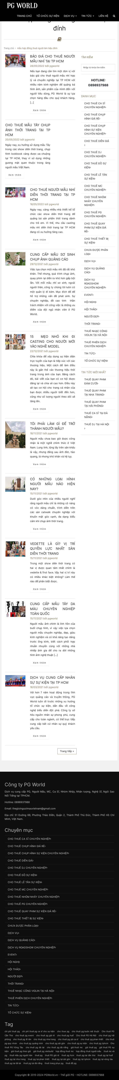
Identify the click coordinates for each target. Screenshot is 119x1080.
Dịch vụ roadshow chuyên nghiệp (94, 283)
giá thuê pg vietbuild (43, 1051)
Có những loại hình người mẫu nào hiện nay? (52, 484)
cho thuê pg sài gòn (55, 1043)
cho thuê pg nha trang (45, 1039)
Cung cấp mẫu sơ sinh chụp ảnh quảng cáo (52, 257)
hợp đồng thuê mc (65, 1051)
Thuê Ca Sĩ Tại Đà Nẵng (96, 415)
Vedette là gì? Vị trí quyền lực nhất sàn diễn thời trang (52, 548)
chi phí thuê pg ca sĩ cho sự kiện (38, 1031)
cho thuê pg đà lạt (35, 1047)
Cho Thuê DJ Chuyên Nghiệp (94, 154)
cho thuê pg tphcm (98, 1043)
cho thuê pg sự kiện (77, 1043)
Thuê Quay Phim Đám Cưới (95, 381)
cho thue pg (63, 1031)
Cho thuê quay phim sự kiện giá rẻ (95, 227)
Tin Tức (87, 15)
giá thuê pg (91, 1047)
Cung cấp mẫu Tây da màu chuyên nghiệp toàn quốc (52, 609)
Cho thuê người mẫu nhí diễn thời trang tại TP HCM (52, 194)
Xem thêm (39, 110)
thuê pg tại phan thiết (38, 1059)
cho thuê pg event (24, 1035)
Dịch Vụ (69, 15)
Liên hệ (103, 15)
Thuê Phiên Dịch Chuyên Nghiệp (95, 344)
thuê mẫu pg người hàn (21, 1055)
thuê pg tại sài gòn (61, 1059)
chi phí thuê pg (12, 1031)
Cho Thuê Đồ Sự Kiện (95, 165)
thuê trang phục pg (54, 1063)
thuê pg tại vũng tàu (103, 1059)
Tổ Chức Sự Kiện (47, 15)
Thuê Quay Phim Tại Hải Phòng (95, 404)
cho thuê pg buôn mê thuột (85, 1031)
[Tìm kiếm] (114, 16)
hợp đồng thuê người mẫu (88, 1051)
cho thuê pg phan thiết (92, 1039)
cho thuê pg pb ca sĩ (68, 1039)
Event (88, 294)
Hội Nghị (90, 302)
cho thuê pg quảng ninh (31, 1043)
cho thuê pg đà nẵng (57, 1047)
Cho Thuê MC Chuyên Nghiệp (94, 187)
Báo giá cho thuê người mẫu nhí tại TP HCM (52, 58)
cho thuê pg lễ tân (22, 1039)
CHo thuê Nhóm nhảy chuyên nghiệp (95, 201)
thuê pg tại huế (105, 1055)
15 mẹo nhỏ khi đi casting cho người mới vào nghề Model (52, 341)
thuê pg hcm (68, 1055)
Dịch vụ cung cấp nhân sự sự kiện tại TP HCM (52, 680)
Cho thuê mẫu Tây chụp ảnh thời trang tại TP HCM (27, 130)
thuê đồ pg (71, 1063)
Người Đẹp (91, 316)
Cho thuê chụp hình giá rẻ (94, 116)
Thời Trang (91, 323)
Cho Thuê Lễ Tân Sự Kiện (95, 176)
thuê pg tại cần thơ (85, 1055)
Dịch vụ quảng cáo (94, 270)
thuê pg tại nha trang (15, 1059)
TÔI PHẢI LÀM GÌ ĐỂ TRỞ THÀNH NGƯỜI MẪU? (52, 426)
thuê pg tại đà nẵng (32, 1063)
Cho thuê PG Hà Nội (86, 1035)
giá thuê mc (77, 1047)
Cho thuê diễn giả (96, 141)
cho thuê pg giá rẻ (45, 1035)
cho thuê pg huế (65, 1035)
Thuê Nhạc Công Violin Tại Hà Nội (95, 333)
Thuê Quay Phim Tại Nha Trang (95, 392)
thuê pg (39, 1055)
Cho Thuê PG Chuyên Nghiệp (94, 214)
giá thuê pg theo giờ (21, 1051)
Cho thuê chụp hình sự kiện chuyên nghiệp (94, 129)
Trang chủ (24, 15)
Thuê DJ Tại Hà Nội (96, 424)
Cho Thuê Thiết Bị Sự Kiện (96, 240)
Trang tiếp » (67, 751)
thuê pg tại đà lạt (13, 1063)
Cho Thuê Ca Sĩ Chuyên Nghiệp (94, 105)
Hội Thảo (90, 309)
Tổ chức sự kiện (95, 360)
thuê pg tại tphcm (81, 1059)
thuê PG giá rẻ (52, 1055)
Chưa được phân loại (96, 252)
